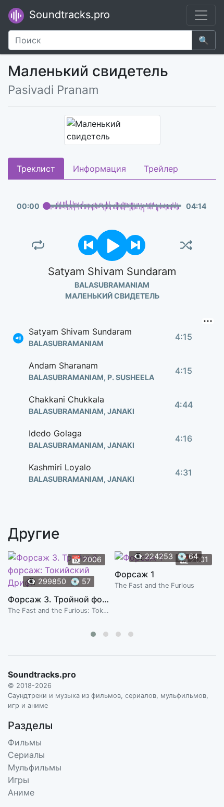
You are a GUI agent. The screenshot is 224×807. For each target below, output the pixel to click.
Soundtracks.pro (68, 14)
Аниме (21, 792)
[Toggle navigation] (201, 15)
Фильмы (25, 742)
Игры (18, 780)
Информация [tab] (99, 168)
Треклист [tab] (36, 168)
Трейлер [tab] (161, 168)
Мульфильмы (34, 767)
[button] (93, 634)
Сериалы (26, 755)
